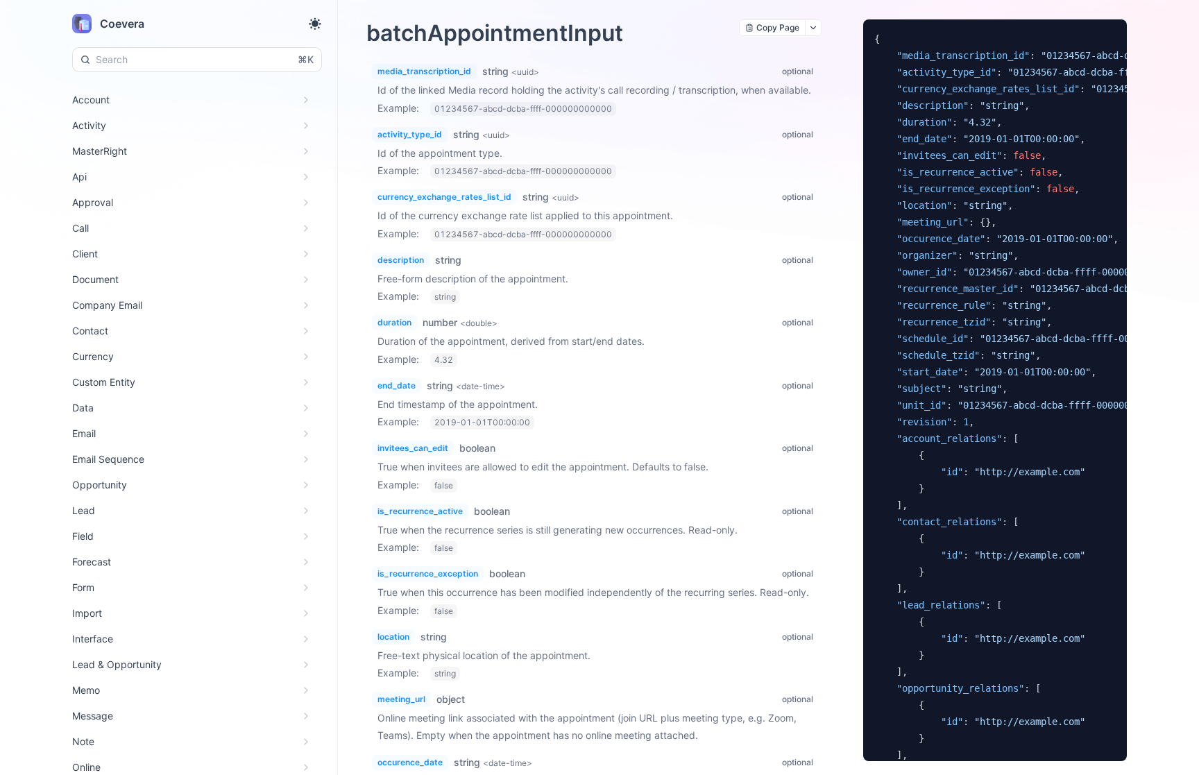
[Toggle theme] (315, 23)
